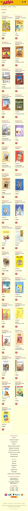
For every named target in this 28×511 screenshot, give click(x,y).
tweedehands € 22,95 (19, 62)
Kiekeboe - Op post (19, 331)
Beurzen (14, 467)
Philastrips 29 (18, 69)
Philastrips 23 (5, 147)
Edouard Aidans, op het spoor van (20, 305)
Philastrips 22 (18, 147)
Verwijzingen (14, 471)
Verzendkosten (14, 441)
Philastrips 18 (5, 226)
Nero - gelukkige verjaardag (5, 176)
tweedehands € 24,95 (6, 88)
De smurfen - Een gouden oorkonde (7, 18)
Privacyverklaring (14, 454)
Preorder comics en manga (14, 452)
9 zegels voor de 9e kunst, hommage (20, 358)
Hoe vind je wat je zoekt (14, 450)
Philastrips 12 (18, 303)
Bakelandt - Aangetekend (7, 227)
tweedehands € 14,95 (19, 166)
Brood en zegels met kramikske (19, 44)
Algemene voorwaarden (14, 448)
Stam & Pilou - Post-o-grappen (19, 254)
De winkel (14, 461)
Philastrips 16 (18, 226)
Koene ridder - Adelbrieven (5, 149)
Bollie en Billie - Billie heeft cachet (6, 384)
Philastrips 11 (18, 330)
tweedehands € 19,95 (19, 113)
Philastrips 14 (18, 252)
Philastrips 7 (5, 407)
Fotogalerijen (14, 465)
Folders (14, 444)
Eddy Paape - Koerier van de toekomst (20, 280)
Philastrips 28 (18, 95)
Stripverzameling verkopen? (14, 446)
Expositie (14, 463)
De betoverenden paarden (5, 254)
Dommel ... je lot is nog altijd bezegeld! (19, 71)
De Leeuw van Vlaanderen (18, 228)
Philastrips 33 (18, 42)
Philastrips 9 (18, 356)
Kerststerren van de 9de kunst (7, 203)
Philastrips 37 (5, 16)
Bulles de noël (18, 175)
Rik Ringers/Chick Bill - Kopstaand (6, 410)
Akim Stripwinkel (4, 6)
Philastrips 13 (18, 277)
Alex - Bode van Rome (6, 43)
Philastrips (9, 6)
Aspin (17, 508)
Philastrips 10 (5, 356)
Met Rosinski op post (19, 96)
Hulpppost (17, 148)
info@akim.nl (14, 483)
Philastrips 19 (18, 173)
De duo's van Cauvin (6, 70)
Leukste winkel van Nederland (14, 473)
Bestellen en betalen (14, 439)
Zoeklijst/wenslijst (14, 456)
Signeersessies (14, 469)
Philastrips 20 (5, 173)
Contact (14, 437)
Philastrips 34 (5, 42)
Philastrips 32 (5, 69)
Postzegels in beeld (6, 122)
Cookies (23, 503)
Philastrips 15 (5, 252)
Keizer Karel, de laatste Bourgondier (6, 358)
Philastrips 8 (5, 382)
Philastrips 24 (5, 120)
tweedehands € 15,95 (6, 166)
